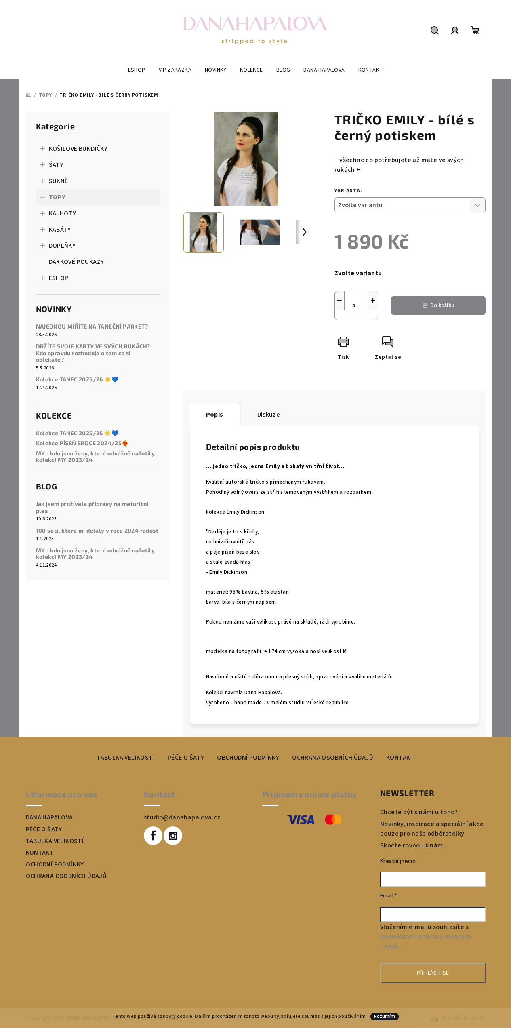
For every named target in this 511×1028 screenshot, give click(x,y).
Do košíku (442, 305)
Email (388, 896)
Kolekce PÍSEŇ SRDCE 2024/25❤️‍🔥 (82, 443)
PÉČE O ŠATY (186, 757)
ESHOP (59, 278)
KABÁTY (60, 229)
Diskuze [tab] (268, 414)
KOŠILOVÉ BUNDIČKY (78, 148)
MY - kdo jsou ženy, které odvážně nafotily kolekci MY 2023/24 (95, 456)
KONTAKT (400, 757)
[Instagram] (173, 835)
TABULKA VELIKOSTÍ (126, 757)
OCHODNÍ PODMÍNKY (55, 864)
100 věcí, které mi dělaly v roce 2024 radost (97, 530)
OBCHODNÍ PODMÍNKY (248, 757)
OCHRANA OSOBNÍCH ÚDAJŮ (332, 757)
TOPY (57, 197)
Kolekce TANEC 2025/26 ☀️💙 (77, 379)
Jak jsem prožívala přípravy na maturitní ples (92, 507)
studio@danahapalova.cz (182, 817)
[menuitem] (137, 70)
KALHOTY (62, 213)
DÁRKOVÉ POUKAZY (76, 261)
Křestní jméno (398, 861)
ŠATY (56, 164)
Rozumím (384, 1016)
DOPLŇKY (62, 245)
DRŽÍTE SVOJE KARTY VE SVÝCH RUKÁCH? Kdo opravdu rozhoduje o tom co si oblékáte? (93, 353)
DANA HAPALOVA (49, 817)
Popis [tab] (214, 414)
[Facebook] (153, 835)
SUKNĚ (58, 181)
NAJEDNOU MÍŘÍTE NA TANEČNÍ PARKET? (92, 326)
